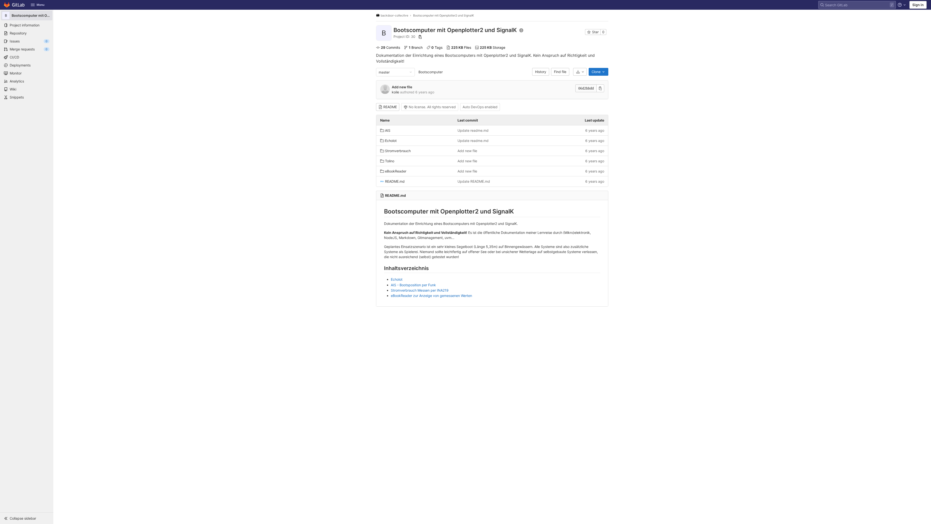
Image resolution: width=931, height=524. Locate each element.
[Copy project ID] (420, 37)
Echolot (396, 279)
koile (395, 92)
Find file (560, 72)
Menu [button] (40, 5)
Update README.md (473, 181)
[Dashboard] (14, 4)
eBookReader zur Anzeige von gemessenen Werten (431, 296)
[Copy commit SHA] (600, 88)
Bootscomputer (430, 72)
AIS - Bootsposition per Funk (413, 285)
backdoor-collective (394, 15)
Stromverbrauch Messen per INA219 (420, 290)
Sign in (918, 5)
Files (461, 47)
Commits (390, 47)
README (390, 107)
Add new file (402, 87)
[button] (26, 518)
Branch (416, 47)
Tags (436, 47)
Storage (492, 47)
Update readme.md (473, 130)
